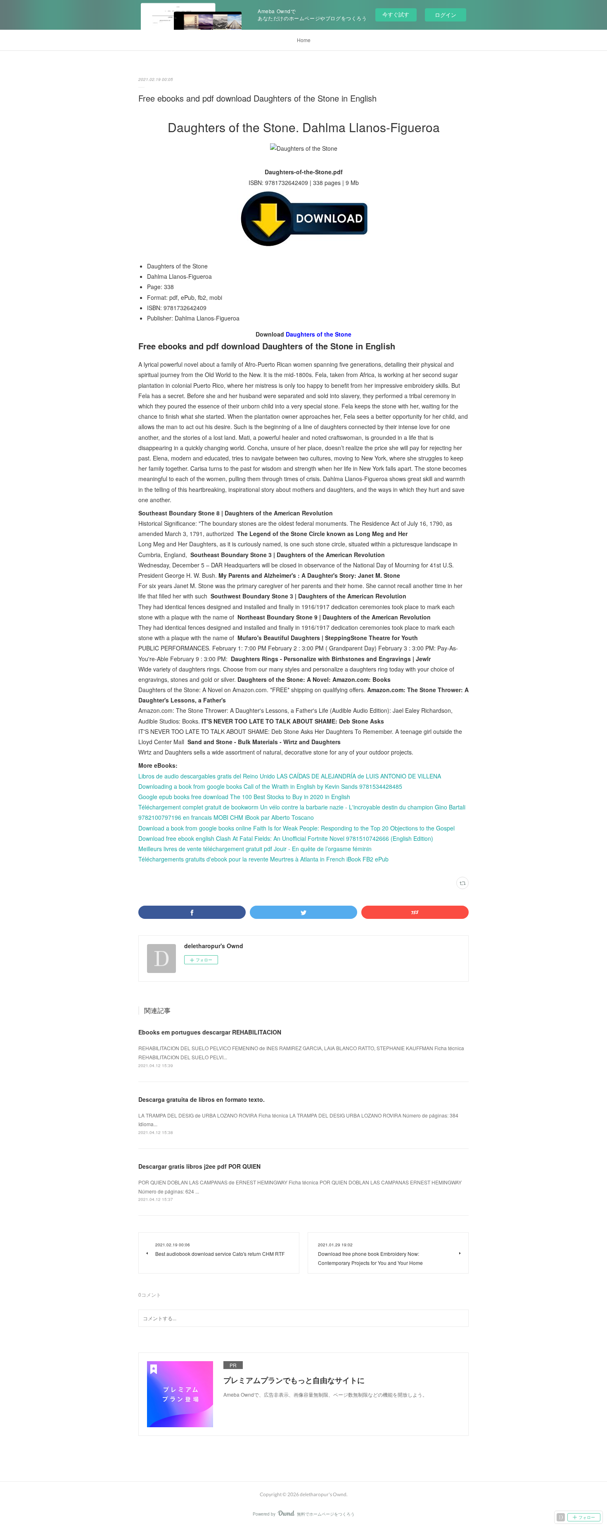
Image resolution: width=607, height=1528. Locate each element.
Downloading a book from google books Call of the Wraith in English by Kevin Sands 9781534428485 (270, 786)
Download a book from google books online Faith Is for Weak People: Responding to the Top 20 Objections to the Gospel (296, 828)
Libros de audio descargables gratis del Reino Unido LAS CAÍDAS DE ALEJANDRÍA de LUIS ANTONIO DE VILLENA (289, 776)
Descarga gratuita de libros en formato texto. (201, 1099)
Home (304, 39)
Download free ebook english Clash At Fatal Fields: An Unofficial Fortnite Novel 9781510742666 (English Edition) (285, 838)
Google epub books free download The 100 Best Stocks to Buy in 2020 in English (244, 796)
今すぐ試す (395, 14)
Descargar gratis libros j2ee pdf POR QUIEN (199, 1166)
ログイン (445, 15)
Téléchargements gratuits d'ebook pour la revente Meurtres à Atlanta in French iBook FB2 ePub (263, 859)
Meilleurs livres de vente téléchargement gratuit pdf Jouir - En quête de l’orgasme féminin (255, 849)
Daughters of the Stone (318, 334)
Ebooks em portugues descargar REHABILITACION (209, 1032)
